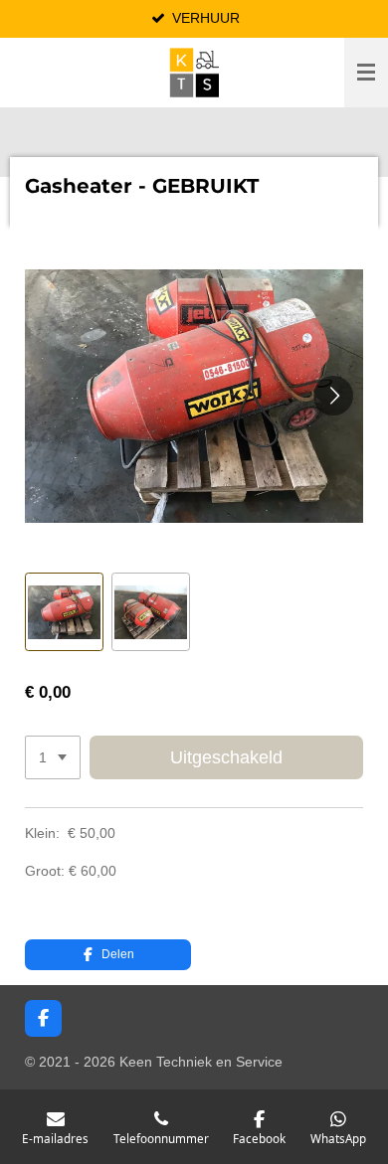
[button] (64, 612)
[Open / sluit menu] (366, 72)
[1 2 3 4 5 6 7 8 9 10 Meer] (53, 757)
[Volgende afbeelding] (333, 396)
